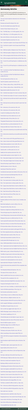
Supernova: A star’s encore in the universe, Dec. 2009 (11, 374)
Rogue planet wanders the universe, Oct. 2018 (10, 90)
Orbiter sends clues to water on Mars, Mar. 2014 (10, 234)
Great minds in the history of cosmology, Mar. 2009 (11, 399)
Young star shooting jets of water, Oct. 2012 (9, 283)
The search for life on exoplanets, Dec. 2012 (9, 278)
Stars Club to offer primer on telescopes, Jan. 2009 (11, 402)
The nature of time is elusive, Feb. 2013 (9, 272)
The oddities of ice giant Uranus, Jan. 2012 (9, 306)
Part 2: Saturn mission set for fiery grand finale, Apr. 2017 (12, 141)
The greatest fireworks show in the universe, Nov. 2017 (12, 121)
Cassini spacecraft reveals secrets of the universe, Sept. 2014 (13, 220)
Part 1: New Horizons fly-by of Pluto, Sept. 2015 (10, 191)
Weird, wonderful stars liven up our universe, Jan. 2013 (12, 275)
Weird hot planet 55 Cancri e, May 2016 (9, 166)
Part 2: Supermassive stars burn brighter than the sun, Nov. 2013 (14, 248)
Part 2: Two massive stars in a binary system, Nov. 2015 (12, 183)
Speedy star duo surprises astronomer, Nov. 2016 (11, 152)
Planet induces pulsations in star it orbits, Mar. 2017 (11, 144)
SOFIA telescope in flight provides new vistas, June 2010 (12, 357)
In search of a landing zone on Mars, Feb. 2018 (10, 112)
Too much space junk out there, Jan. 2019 (9, 78)
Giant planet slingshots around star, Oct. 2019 (10, 39)
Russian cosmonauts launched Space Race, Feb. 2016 (11, 174)
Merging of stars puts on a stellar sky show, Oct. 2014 (11, 218)
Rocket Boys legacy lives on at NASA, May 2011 (10, 324)
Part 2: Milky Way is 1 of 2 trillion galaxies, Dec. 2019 (11, 34)
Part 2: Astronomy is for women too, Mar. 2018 (10, 110)
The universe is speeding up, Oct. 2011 (8, 314)
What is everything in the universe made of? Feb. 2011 (12, 333)
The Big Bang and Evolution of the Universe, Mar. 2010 (12, 366)
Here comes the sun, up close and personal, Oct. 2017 (11, 124)
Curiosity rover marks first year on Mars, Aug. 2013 (11, 257)
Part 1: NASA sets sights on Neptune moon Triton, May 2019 (13, 49)
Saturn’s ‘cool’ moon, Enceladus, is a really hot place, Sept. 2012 (14, 286)
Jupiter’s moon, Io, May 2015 (6, 196)
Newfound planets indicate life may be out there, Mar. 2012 (13, 300)
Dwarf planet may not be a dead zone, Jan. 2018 (10, 115)
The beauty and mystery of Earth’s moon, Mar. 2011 (11, 330)
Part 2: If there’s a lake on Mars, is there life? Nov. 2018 (12, 87)
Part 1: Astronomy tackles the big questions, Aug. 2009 (12, 385)
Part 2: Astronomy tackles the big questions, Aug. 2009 (12, 388)
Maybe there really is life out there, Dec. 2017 (10, 118)
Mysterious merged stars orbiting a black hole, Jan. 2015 (12, 209)
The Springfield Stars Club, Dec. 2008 (8, 405)
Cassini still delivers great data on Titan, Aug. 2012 (11, 289)
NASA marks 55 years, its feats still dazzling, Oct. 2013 (12, 251)
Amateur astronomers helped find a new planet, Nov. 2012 (13, 280)
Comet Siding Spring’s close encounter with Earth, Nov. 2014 (13, 215)
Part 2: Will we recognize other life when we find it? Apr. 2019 (13, 58)
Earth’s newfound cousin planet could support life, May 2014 (13, 229)
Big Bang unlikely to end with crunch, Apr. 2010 (10, 363)
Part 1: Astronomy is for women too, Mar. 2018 (10, 107)
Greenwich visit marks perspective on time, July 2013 (11, 259)
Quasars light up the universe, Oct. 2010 (9, 347)
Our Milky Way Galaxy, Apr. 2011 (7, 327)
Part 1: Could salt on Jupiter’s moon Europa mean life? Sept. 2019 (14, 42)
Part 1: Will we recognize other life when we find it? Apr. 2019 (13, 55)
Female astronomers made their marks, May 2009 (11, 393)
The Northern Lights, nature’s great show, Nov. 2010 (11, 345)
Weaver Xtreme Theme (23, 408)
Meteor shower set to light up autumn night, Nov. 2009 (12, 377)
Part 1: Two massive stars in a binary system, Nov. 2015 (12, 180)
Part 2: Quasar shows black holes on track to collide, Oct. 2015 (13, 188)
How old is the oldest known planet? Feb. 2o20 (10, 26)
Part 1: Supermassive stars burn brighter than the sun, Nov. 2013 (14, 245)
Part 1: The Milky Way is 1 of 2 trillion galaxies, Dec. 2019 (12, 31)
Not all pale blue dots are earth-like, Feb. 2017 (10, 146)
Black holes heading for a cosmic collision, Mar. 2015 (11, 204)
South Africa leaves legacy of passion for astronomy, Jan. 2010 (13, 371)
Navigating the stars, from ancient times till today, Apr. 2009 (13, 396)
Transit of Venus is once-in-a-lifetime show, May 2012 (12, 294)
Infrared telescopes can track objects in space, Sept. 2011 (12, 317)
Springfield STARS (9, 3)
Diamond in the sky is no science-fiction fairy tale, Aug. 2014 (13, 223)
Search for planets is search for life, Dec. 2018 (10, 81)
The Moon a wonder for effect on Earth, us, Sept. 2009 (12, 382)
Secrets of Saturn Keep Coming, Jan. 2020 (9, 28)
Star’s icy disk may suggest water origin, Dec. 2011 (11, 308)
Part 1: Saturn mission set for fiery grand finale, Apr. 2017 (12, 138)
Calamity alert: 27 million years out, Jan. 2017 (10, 149)
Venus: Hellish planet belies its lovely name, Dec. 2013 (12, 243)
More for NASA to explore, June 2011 (8, 322)
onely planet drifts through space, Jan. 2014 (10, 240)
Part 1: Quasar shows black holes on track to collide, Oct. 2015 (13, 185)
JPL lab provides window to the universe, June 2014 (11, 226)
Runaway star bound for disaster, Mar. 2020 (10, 23)
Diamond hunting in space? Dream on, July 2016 (11, 163)
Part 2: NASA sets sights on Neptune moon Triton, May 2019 (13, 52)
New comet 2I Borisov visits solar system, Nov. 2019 (11, 37)
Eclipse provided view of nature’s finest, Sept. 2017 (11, 126)
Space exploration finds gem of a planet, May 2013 (11, 262)
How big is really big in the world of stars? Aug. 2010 (11, 355)
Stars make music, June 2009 (7, 391)
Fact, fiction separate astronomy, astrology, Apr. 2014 (12, 232)
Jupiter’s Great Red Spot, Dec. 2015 (8, 177)
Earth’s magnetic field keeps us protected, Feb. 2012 (11, 303)
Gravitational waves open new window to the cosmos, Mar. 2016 (14, 171)
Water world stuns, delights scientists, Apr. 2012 (10, 297)
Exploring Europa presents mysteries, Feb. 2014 (10, 237)
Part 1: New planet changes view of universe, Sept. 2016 (12, 158)
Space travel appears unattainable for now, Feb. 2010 (11, 368)
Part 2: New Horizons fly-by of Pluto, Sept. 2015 (10, 194)
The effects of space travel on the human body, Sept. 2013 (12, 254)
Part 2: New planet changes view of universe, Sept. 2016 (12, 160)
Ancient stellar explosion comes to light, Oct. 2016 (11, 155)
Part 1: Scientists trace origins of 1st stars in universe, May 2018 (14, 92)
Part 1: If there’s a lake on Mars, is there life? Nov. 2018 (12, 84)
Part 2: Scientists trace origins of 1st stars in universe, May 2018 (14, 95)
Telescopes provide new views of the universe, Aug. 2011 (12, 319)
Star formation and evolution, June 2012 (9, 292)
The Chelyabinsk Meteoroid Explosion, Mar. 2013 (11, 269)
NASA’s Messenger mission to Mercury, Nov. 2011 (11, 311)
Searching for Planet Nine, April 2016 (8, 169)
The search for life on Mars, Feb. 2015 (8, 206)
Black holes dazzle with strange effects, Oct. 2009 (11, 380)
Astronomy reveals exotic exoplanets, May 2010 (10, 360)
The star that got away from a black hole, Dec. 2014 (11, 212)
